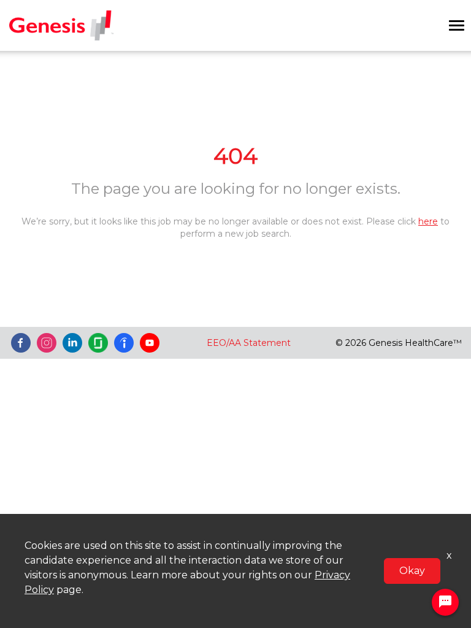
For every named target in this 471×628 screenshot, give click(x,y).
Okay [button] (412, 570)
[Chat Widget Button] (445, 602)
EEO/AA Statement (249, 342)
